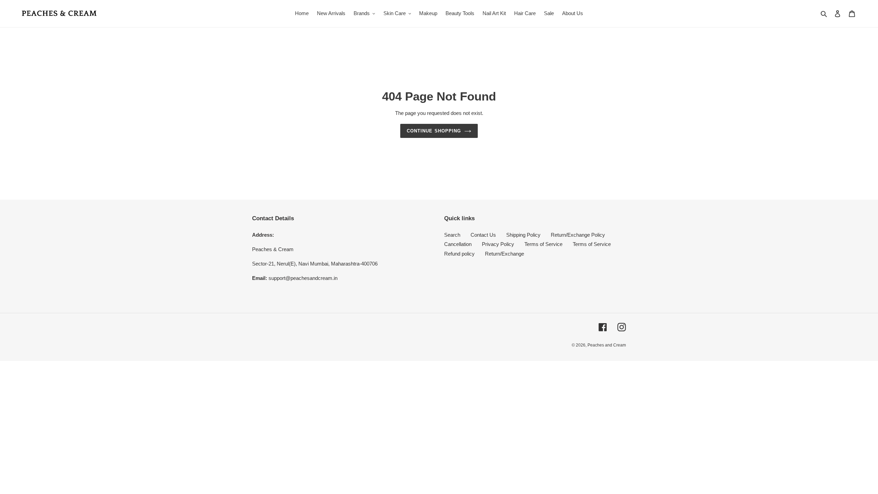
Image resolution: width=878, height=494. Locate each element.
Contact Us (483, 235)
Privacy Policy (498, 244)
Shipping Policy (523, 235)
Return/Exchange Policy (578, 235)
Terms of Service (543, 244)
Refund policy (459, 254)
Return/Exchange (504, 254)
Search (452, 235)
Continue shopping (434, 130)
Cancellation (458, 244)
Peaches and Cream (607, 345)
